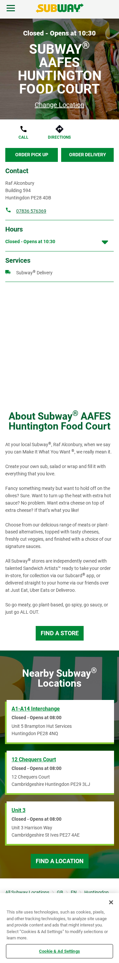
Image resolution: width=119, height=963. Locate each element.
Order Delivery (87, 154)
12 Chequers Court (34, 759)
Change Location (59, 105)
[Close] (111, 902)
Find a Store (60, 633)
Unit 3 (18, 810)
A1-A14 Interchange (36, 709)
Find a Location (60, 861)
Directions (59, 137)
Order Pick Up (31, 154)
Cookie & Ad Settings (59, 950)
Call (23, 137)
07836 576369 (31, 211)
